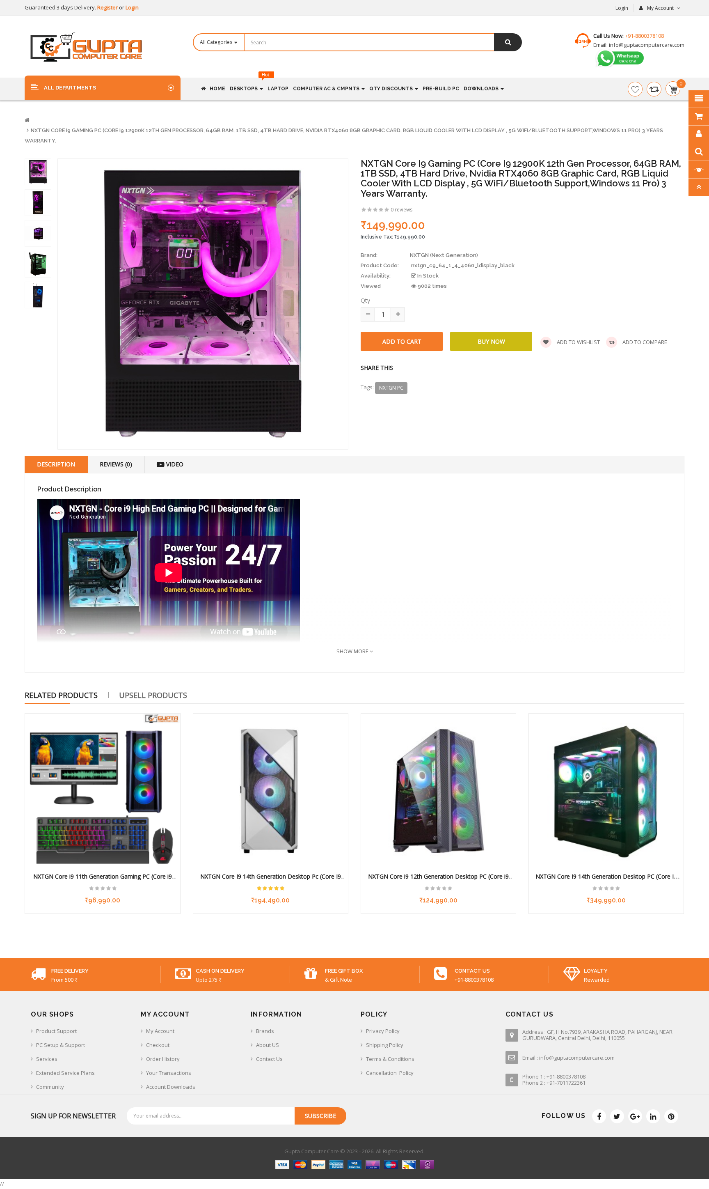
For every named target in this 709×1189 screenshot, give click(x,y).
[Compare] (654, 89)
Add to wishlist (578, 342)
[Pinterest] (671, 1116)
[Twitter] (617, 1116)
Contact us (269, 1059)
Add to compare (644, 342)
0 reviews (401, 209)
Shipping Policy (384, 1045)
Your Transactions (168, 1073)
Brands (265, 1031)
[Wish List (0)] (635, 89)
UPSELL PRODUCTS (153, 695)
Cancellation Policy (390, 1073)
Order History (163, 1059)
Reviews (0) (116, 464)
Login (132, 7)
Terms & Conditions (390, 1059)
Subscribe (320, 1116)
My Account (160, 1031)
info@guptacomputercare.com (646, 44)
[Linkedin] (653, 1116)
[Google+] (635, 1116)
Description (56, 464)
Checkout (157, 1045)
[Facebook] (599, 1116)
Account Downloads (170, 1086)
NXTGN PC (391, 387)
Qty (365, 300)
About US (267, 1045)
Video (174, 464)
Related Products (61, 695)
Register (108, 7)
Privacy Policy (383, 1031)
